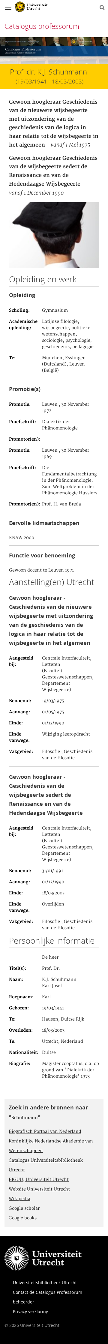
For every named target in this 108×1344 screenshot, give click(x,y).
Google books (23, 1218)
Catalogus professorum (41, 26)
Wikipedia (19, 1199)
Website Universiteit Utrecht (39, 1189)
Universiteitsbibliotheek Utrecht (45, 1282)
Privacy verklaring (30, 1311)
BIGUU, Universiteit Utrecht (39, 1179)
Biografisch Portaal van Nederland (45, 1131)
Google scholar (24, 1208)
